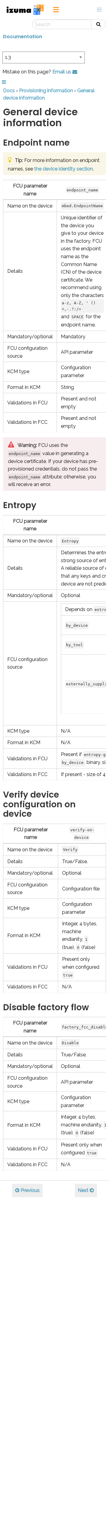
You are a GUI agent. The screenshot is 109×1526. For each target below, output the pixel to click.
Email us (62, 72)
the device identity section (63, 169)
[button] (99, 9)
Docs (9, 90)
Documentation (22, 36)
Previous (29, 1190)
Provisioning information (46, 90)
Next (84, 1190)
